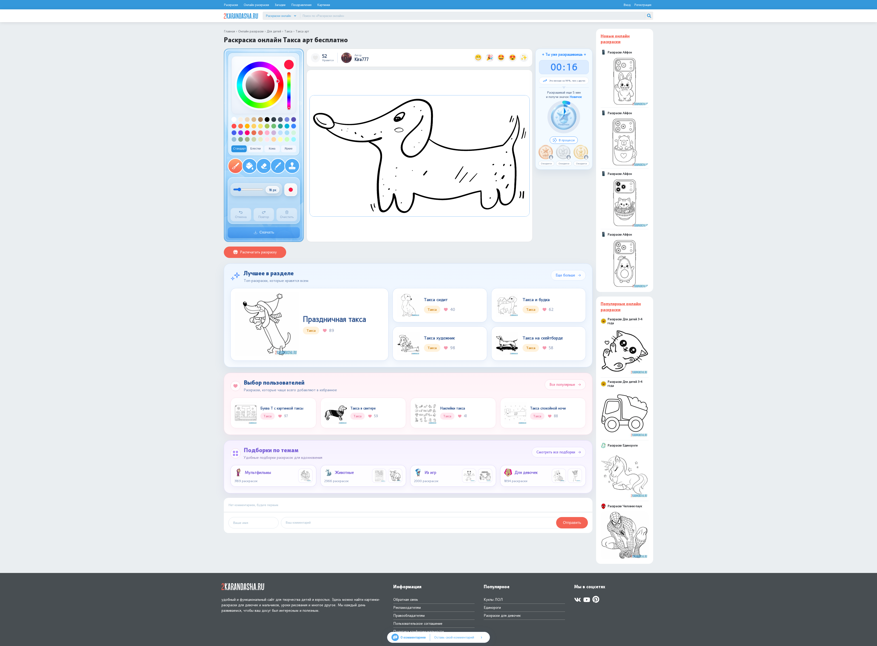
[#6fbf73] (273, 126)
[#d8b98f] (253, 119)
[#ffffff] (234, 119)
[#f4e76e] (260, 126)
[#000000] (267, 119)
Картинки (323, 5)
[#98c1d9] (234, 139)
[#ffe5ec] (267, 139)
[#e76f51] (253, 132)
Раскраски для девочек (502, 615)
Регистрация (642, 5)
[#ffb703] (247, 126)
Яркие (289, 148)
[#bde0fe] (280, 132)
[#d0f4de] (293, 132)
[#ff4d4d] (234, 126)
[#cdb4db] (273, 132)
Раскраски (231, 5)
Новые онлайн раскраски (615, 39)
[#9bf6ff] (293, 139)
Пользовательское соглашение (417, 623)
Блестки (255, 148)
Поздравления (301, 5)
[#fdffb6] (280, 139)
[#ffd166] (253, 126)
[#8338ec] (240, 132)
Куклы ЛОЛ (493, 599)
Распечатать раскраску (258, 252)
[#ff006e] (247, 132)
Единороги (492, 607)
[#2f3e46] (273, 119)
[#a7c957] (267, 126)
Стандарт (239, 148)
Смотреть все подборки (555, 452)
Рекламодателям (407, 607)
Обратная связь (405, 599)
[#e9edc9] (260, 139)
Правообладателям (409, 615)
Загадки (280, 5)
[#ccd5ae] (253, 139)
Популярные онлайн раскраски (621, 306)
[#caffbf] (287, 139)
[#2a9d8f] (280, 126)
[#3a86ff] (293, 126)
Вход (627, 5)
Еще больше (565, 275)
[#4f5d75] (280, 119)
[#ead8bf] (247, 119)
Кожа (272, 148)
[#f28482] (260, 132)
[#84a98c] (240, 139)
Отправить (572, 523)
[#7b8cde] (287, 119)
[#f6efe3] (240, 119)
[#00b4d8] (287, 126)
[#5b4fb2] (293, 119)
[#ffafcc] (267, 132)
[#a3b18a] (247, 139)
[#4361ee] (234, 132)
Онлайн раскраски (256, 5)
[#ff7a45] (240, 126)
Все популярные (562, 384)
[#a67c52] (260, 119)
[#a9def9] (287, 132)
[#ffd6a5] (273, 139)
